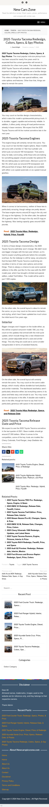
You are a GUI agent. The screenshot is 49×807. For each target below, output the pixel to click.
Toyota (11, 564)
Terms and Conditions (11, 785)
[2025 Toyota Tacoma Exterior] (24, 361)
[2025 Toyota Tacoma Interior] (24, 189)
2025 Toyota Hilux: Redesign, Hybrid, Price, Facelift (30, 487)
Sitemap (5, 789)
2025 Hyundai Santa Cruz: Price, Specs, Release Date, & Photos (36, 575)
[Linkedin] (26, 2)
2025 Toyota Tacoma (30, 564)
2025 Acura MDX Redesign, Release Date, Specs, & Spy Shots (12, 575)
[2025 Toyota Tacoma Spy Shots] (24, 293)
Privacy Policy (8, 780)
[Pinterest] (22, 2)
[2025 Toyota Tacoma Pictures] (24, 99)
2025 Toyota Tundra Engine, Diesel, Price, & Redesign (30, 465)
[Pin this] (12, 452)
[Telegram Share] (17, 452)
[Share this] (4, 452)
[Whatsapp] (21, 452)
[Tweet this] (8, 452)
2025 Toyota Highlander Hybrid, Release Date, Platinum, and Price (29, 476)
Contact (5, 772)
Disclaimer (6, 776)
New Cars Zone (25, 10)
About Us (6, 763)
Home (4, 755)
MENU (43, 22)
